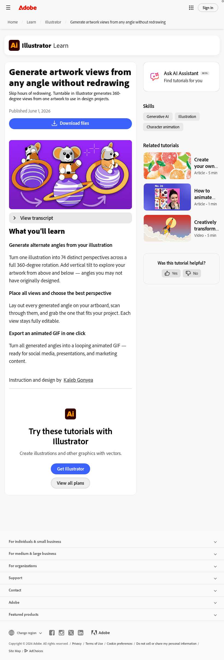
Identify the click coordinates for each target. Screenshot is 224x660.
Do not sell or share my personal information (166, 643)
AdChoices (36, 651)
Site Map (15, 651)
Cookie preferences (119, 643)
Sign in (208, 7)
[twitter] (71, 632)
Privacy (77, 643)
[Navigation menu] (8, 7)
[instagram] (61, 632)
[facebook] (52, 632)
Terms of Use (94, 643)
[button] (191, 7)
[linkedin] (80, 632)
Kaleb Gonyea (78, 380)
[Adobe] (27, 7)
